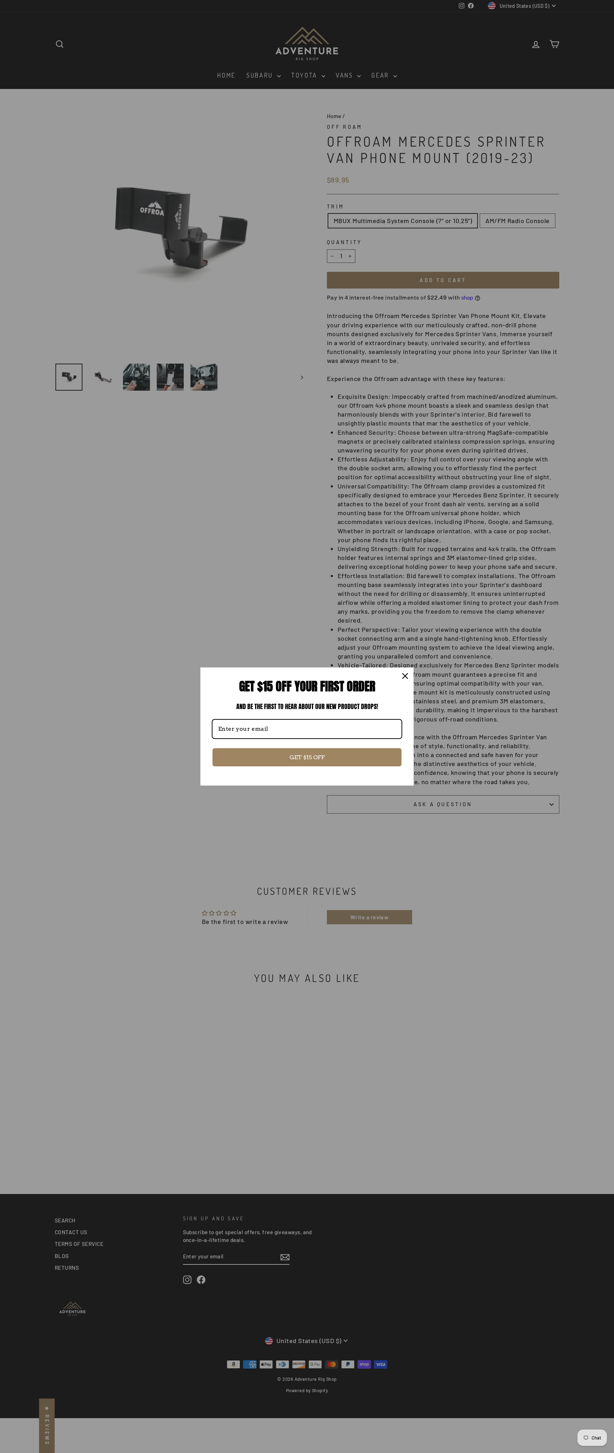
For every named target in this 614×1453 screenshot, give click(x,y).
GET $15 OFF (307, 757)
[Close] (405, 676)
